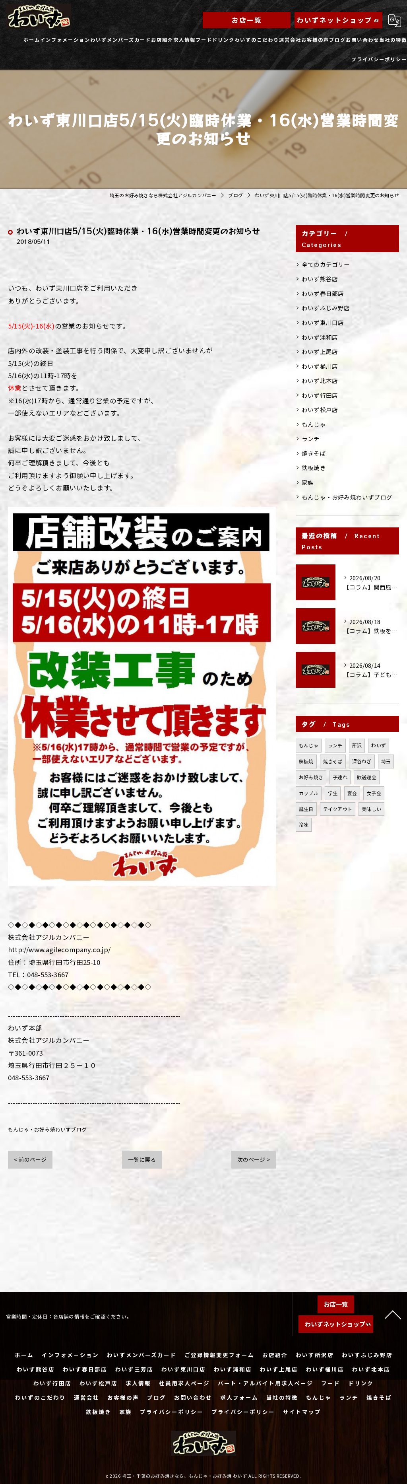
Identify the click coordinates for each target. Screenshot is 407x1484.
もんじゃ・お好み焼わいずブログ (47, 1129)
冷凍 (303, 824)
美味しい (371, 808)
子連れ (340, 777)
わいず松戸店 (320, 409)
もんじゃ (314, 424)
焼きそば (314, 453)
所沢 (357, 745)
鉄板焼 (306, 761)
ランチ (311, 438)
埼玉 (386, 761)
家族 (308, 482)
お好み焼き (311, 777)
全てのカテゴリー (326, 264)
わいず (378, 745)
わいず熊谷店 (320, 278)
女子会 (373, 793)
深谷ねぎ (362, 761)
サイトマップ (302, 1412)
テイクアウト (337, 808)
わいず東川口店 (323, 322)
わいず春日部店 (323, 293)
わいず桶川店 (320, 366)
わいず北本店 (320, 380)
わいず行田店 (320, 395)
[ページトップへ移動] (393, 1314)
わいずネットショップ (334, 20)
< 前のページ (30, 1159)
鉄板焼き (314, 467)
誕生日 (306, 808)
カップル (308, 793)
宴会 (352, 793)
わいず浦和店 (320, 337)
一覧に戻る (142, 1159)
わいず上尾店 (320, 351)
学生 (332, 793)
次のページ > (253, 1159)
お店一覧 (247, 20)
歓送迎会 (366, 777)
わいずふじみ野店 (326, 307)
